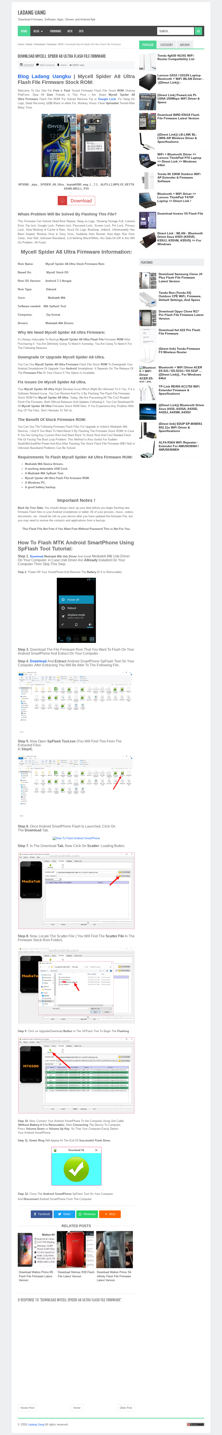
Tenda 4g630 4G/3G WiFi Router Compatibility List (175, 57)
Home (24, 31)
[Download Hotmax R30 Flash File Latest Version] (76, 1249)
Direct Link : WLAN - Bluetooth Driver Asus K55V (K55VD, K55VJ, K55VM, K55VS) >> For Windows (180, 239)
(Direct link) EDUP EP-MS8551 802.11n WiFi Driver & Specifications (180, 427)
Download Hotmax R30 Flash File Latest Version (76, 1274)
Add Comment (47, 65)
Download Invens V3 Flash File (180, 213)
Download (36, 556)
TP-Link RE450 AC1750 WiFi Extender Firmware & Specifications (179, 390)
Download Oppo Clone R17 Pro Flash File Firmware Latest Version (181, 315)
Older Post (126, 1407)
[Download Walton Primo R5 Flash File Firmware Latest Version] (37, 1249)
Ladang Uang (32, 12)
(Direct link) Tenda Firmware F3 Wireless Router (179, 350)
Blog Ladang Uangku (44, 76)
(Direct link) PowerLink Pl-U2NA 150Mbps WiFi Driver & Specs (178, 98)
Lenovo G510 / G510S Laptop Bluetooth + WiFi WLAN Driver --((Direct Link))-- (180, 79)
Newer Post (27, 1407)
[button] (110, 1214)
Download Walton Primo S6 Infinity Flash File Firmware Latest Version (114, 1276)
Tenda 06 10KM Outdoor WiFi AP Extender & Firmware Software (179, 177)
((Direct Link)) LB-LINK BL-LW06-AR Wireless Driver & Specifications (177, 138)
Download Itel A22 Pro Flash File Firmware (179, 331)
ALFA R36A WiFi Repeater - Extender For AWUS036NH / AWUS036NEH (179, 446)
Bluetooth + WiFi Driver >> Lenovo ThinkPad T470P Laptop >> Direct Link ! (176, 197)
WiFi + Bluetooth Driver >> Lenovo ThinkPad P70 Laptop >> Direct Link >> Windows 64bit (179, 160)
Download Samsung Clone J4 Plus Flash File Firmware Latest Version (180, 277)
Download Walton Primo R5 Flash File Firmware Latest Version (36, 1276)
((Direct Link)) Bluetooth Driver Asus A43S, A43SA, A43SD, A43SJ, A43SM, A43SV (181, 408)
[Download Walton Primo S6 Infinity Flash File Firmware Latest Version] (115, 1249)
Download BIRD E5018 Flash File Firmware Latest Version (178, 116)
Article (63, 65)
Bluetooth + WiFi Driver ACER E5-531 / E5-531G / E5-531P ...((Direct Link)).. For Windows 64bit (180, 373)
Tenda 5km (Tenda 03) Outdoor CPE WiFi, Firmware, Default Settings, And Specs (180, 296)
